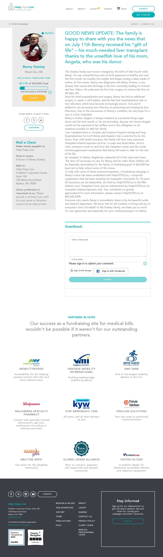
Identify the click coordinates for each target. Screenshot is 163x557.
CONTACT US (85, 516)
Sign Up (128, 521)
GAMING (83, 512)
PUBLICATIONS (63, 521)
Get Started (143, 15)
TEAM (59, 516)
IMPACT (82, 503)
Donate (143, 9)
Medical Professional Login (86, 532)
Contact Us (147, 24)
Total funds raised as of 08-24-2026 (34, 92)
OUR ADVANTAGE (64, 508)
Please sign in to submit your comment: (91, 263)
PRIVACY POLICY (87, 521)
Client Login (86, 525)
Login (134, 24)
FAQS (58, 525)
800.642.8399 (15, 517)
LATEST (82, 508)
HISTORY (60, 512)
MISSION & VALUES (65, 503)
